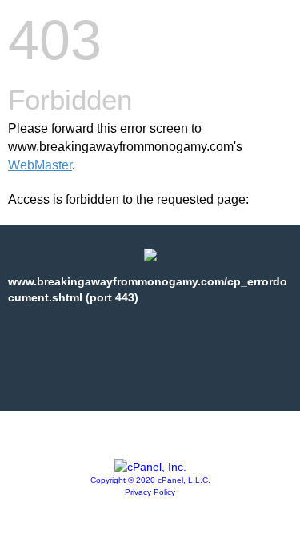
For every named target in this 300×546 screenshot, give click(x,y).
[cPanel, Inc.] (150, 466)
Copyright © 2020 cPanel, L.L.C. (150, 480)
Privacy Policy (150, 492)
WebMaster (40, 165)
